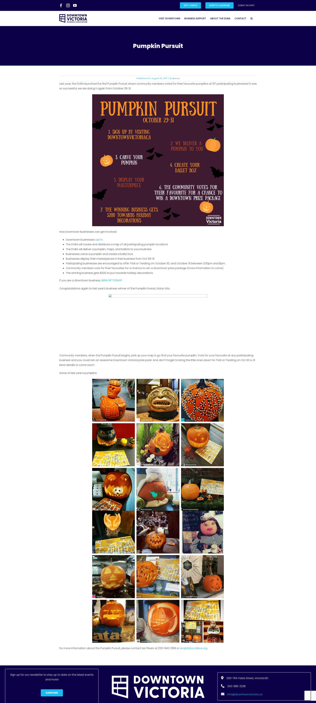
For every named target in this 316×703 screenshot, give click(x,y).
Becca (176, 78)
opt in (99, 240)
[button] (251, 18)
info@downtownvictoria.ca (244, 694)
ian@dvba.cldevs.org (193, 648)
